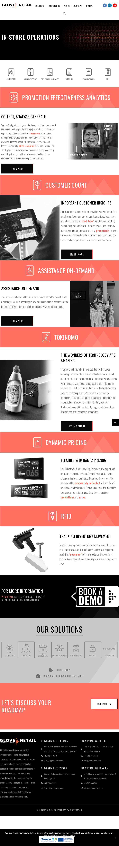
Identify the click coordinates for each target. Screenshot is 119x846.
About (67, 6)
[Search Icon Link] (64, 13)
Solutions (39, 6)
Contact (90, 6)
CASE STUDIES (54, 6)
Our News (78, 6)
